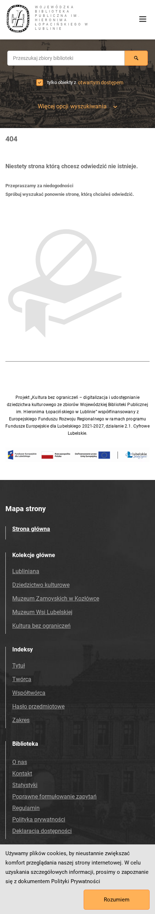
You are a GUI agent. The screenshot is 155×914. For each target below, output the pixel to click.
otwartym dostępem (100, 82)
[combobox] (66, 58)
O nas (19, 762)
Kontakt (22, 773)
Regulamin (26, 808)
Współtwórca (28, 692)
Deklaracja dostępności (42, 831)
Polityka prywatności (38, 819)
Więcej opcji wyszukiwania (72, 106)
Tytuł (18, 665)
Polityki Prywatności (75, 881)
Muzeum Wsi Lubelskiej (42, 612)
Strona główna (31, 529)
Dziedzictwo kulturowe (41, 584)
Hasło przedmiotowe (38, 706)
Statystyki (24, 785)
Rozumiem (116, 899)
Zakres (21, 720)
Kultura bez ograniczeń (41, 625)
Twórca (21, 679)
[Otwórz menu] (143, 19)
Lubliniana (25, 571)
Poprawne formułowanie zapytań (54, 796)
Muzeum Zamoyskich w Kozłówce (55, 598)
